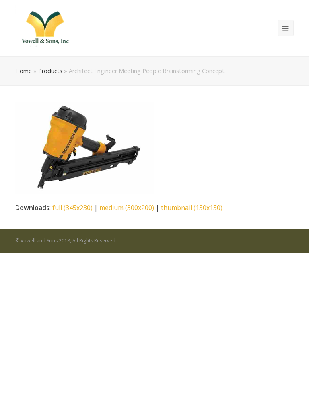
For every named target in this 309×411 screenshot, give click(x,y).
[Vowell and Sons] (44, 27)
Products (50, 71)
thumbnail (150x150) (191, 207)
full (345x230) (72, 207)
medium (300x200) (126, 207)
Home (23, 71)
